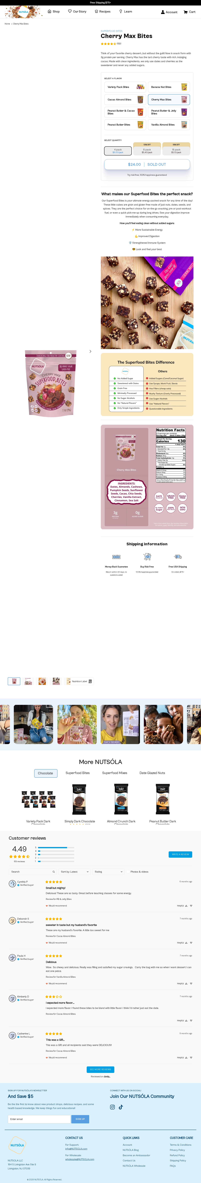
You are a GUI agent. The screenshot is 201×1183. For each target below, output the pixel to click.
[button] (54, 847)
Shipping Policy (178, 1160)
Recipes (104, 11)
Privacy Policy (177, 1150)
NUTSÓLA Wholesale (134, 1165)
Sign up (80, 1119)
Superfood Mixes (114, 773)
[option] (51, 383)
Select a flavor (113, 78)
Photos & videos (139, 871)
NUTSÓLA (38, 1180)
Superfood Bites (78, 773)
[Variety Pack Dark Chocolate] (38, 799)
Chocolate (45, 773)
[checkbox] (142, 872)
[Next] (90, 351)
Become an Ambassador (136, 1155)
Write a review (180, 854)
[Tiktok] (122, 1105)
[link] (111, 44)
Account (127, 1144)
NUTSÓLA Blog (131, 1150)
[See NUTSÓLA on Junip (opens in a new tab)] (107, 1077)
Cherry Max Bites (20, 24)
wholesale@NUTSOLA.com (79, 1159)
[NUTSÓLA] (23, 11)
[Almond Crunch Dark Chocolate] (121, 799)
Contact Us (129, 1160)
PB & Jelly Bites (64, 899)
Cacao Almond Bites (66, 936)
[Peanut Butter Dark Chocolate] (163, 799)
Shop (56, 11)
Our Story (79, 11)
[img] (25, 884)
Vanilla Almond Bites (66, 977)
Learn (128, 11)
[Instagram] (113, 1105)
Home (7, 24)
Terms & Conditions (180, 1144)
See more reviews (100, 1069)
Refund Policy (177, 1155)
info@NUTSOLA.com (76, 1148)
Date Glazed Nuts (152, 773)
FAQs (173, 1165)
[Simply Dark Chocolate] (80, 799)
